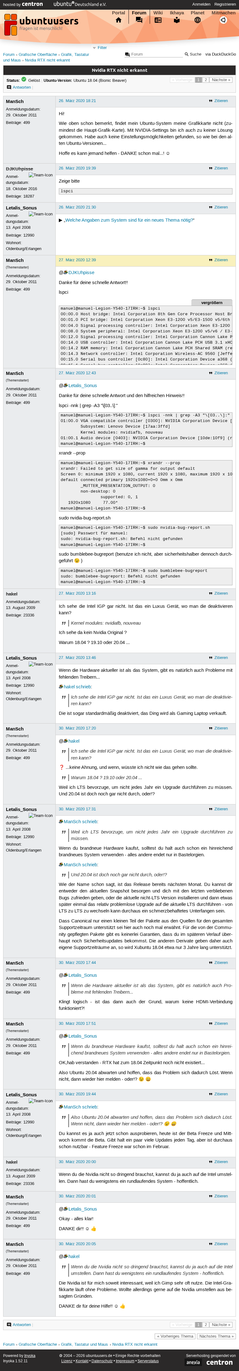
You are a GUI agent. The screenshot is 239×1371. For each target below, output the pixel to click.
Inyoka (29, 1356)
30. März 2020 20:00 (77, 1161)
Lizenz (67, 1361)
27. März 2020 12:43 (77, 373)
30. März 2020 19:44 (77, 1094)
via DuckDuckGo (220, 54)
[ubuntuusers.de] (42, 26)
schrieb (83, 687)
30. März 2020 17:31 (77, 809)
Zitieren (221, 100)
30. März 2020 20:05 (77, 1243)
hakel (11, 594)
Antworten (22, 87)
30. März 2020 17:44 (77, 962)
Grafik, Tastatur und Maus (84, 1344)
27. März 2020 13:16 (77, 593)
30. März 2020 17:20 (77, 728)
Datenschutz (102, 1361)
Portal (118, 13)
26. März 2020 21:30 (77, 207)
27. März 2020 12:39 (77, 260)
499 (26, 122)
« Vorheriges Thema (175, 1336)
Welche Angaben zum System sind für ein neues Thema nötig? (129, 220)
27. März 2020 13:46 (77, 657)
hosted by (12, 4)
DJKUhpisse (19, 169)
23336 (28, 615)
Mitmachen (224, 13)
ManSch (15, 101)
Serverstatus (148, 1361)
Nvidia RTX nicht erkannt (47, 60)
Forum (139, 13)
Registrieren (225, 4)
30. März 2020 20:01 (77, 1196)
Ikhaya (177, 13)
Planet (197, 13)
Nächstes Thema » (216, 1336)
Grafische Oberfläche (38, 54)
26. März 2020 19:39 (77, 168)
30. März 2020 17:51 (77, 1023)
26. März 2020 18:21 (77, 100)
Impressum (125, 1361)
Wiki (158, 13)
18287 (28, 196)
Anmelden (201, 4)
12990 (28, 235)
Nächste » (221, 79)
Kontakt (82, 1361)
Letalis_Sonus (21, 208)
